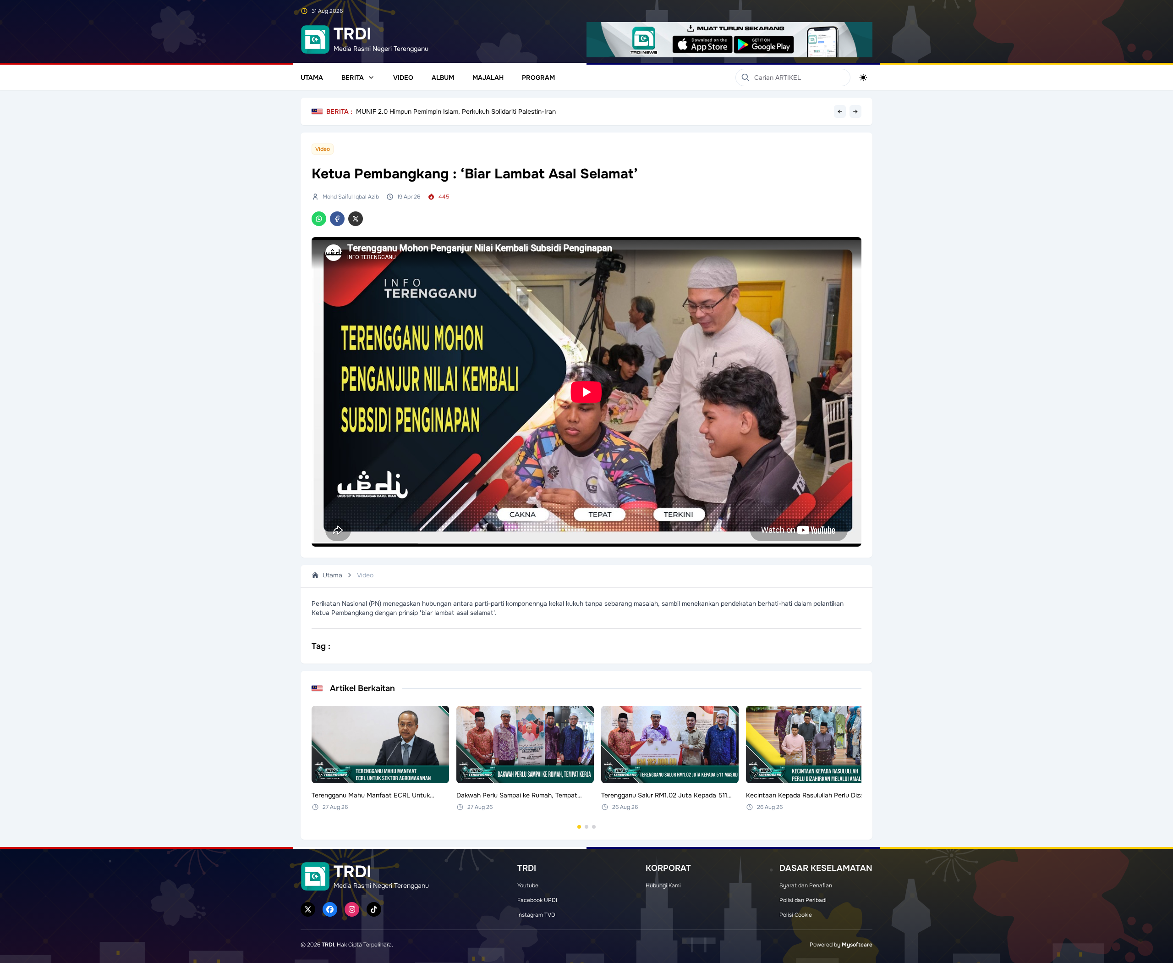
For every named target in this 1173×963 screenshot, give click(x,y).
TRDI (328, 944)
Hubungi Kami (663, 885)
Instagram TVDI (537, 915)
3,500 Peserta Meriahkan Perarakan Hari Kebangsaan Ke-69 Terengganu (464, 111)
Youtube (527, 885)
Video (403, 77)
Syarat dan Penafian (805, 885)
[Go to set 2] (586, 827)
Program (538, 77)
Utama (312, 77)
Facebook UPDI (537, 900)
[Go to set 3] (594, 827)
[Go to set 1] (579, 827)
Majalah (488, 77)
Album (443, 77)
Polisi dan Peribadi (803, 900)
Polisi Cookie (795, 915)
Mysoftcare (857, 944)
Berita (352, 77)
